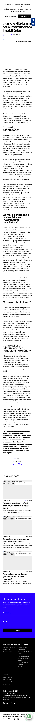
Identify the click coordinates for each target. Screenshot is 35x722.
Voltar (19, 459)
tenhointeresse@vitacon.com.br (17, 695)
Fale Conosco (22, 667)
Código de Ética (23, 662)
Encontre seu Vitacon (9, 647)
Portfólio (20, 665)
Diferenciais (6, 650)
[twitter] (13, 464)
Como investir (7, 652)
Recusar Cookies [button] (10, 16)
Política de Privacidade (17, 716)
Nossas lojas (6, 684)
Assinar (17, 630)
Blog (19, 669)
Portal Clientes (7, 677)
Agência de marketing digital (16, 719)
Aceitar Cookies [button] (24, 16)
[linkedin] (21, 464)
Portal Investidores (8, 682)
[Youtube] (8, 704)
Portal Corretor (7, 680)
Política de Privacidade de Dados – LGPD (25, 652)
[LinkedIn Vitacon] (15, 704)
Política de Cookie (23, 656)
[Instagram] (4, 704)
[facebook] (16, 464)
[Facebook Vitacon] (12, 704)
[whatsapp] (19, 464)
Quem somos (22, 647)
